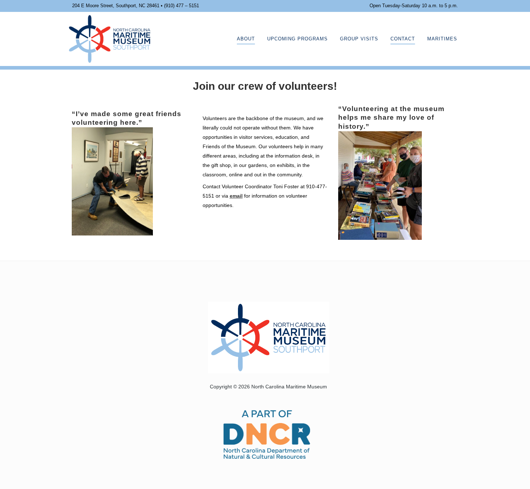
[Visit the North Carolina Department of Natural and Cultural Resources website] (267, 434)
